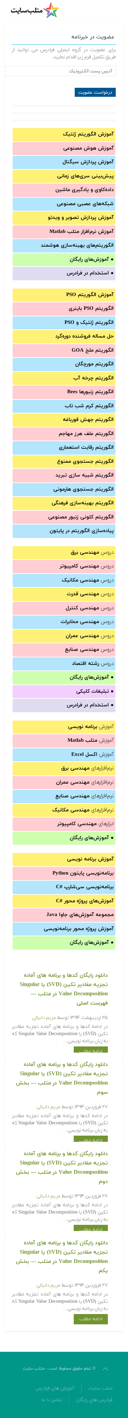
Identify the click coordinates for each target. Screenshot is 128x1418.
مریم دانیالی (44, 1018)
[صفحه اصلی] (36, 10)
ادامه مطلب (90, 1051)
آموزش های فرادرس (54, 1388)
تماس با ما (52, 1400)
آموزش (91, 726)
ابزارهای (85, 824)
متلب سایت (100, 1388)
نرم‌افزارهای (87, 768)
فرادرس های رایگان (94, 1400)
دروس (92, 552)
